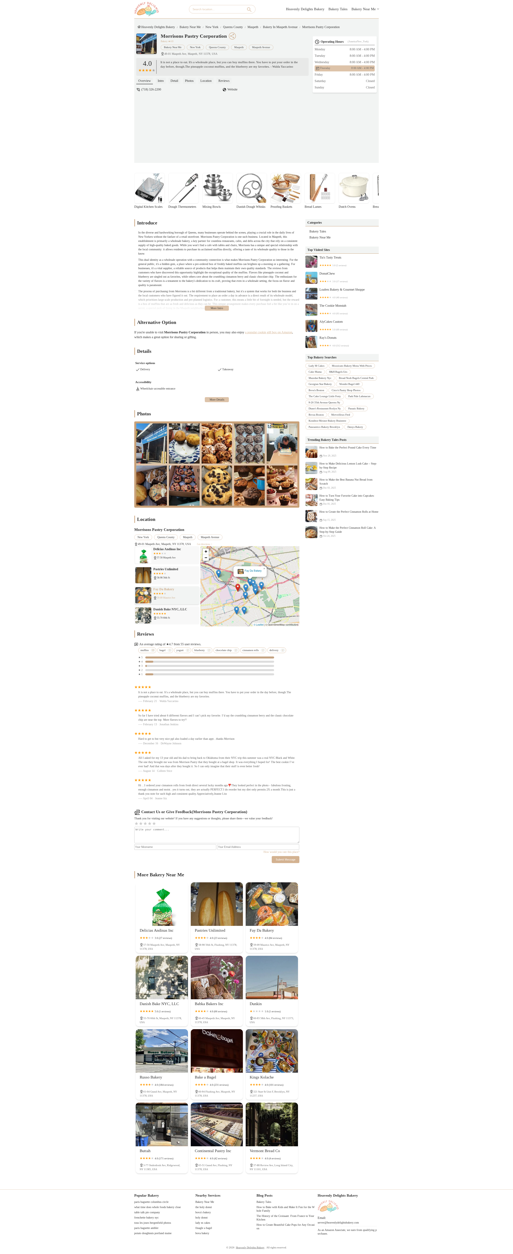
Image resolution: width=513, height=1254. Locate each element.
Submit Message (285, 859)
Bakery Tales (337, 9)
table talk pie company (147, 1212)
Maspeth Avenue (261, 47)
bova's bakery (203, 1212)
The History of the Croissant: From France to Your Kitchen (285, 1217)
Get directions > (204, 544)
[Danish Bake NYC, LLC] (162, 977)
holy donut (201, 1217)
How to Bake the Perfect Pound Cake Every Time (347, 451)
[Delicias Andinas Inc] (162, 904)
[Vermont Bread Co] (272, 1124)
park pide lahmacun (359, 396)
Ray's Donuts (334, 341)
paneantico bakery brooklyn (324, 426)
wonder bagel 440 (349, 384)
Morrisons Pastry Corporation (321, 27)
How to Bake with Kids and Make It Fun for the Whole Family (285, 1209)
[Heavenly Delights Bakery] (146, 9)
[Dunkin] (272, 977)
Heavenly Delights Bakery (305, 9)
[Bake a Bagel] (217, 1051)
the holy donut (203, 1207)
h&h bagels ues (338, 371)
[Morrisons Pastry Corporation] (148, 45)
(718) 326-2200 (151, 89)
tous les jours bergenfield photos (152, 1222)
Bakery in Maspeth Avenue (280, 27)
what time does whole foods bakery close (157, 1207)
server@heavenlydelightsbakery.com (338, 1222)
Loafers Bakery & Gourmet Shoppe (342, 293)
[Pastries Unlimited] (217, 904)
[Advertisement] (259, 125)
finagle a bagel (203, 1228)
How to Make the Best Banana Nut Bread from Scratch (346, 483)
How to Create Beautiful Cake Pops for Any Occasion (285, 1226)
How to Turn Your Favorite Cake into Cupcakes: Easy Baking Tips (347, 499)
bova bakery (202, 1233)
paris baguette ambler (146, 1228)
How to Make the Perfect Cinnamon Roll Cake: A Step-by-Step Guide (347, 532)
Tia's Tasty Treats (332, 261)
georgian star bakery (320, 384)
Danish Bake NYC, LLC (250, 570)
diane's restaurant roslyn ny (325, 408)
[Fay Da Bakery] (272, 904)
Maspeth (252, 27)
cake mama (315, 371)
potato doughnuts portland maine (153, 1233)
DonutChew (333, 277)
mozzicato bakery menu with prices (352, 365)
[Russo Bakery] (162, 1051)
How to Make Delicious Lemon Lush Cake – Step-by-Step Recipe (348, 467)
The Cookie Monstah (333, 309)
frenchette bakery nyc (146, 1217)
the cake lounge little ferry (325, 396)
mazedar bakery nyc (320, 377)
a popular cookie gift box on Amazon (268, 332)
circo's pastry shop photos (346, 390)
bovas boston (316, 414)
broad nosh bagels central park (356, 377)
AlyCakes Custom (333, 325)
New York (211, 27)
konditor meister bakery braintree (327, 420)
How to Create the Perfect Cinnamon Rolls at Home (348, 515)
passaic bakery (356, 408)
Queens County (233, 27)
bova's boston (316, 390)
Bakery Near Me (363, 9)
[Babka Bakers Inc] (217, 977)
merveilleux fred (340, 414)
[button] (234, 586)
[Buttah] (162, 1124)
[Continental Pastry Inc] (217, 1124)
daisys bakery (355, 426)
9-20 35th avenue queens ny (324, 402)
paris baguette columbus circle (151, 1201)
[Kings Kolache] (272, 1051)
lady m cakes (316, 365)
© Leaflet (259, 624)
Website (232, 89)
